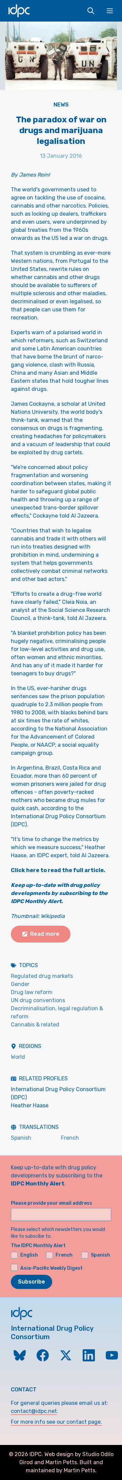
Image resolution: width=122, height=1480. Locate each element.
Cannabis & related (35, 1024)
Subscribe (31, 1281)
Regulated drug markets (42, 976)
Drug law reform (32, 992)
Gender (20, 984)
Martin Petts (61, 1462)
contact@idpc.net (34, 1411)
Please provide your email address (51, 1203)
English (29, 1255)
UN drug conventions (38, 1000)
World (18, 1057)
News (61, 104)
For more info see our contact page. (56, 1422)
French (70, 1138)
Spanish (21, 1138)
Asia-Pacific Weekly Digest (51, 1268)
